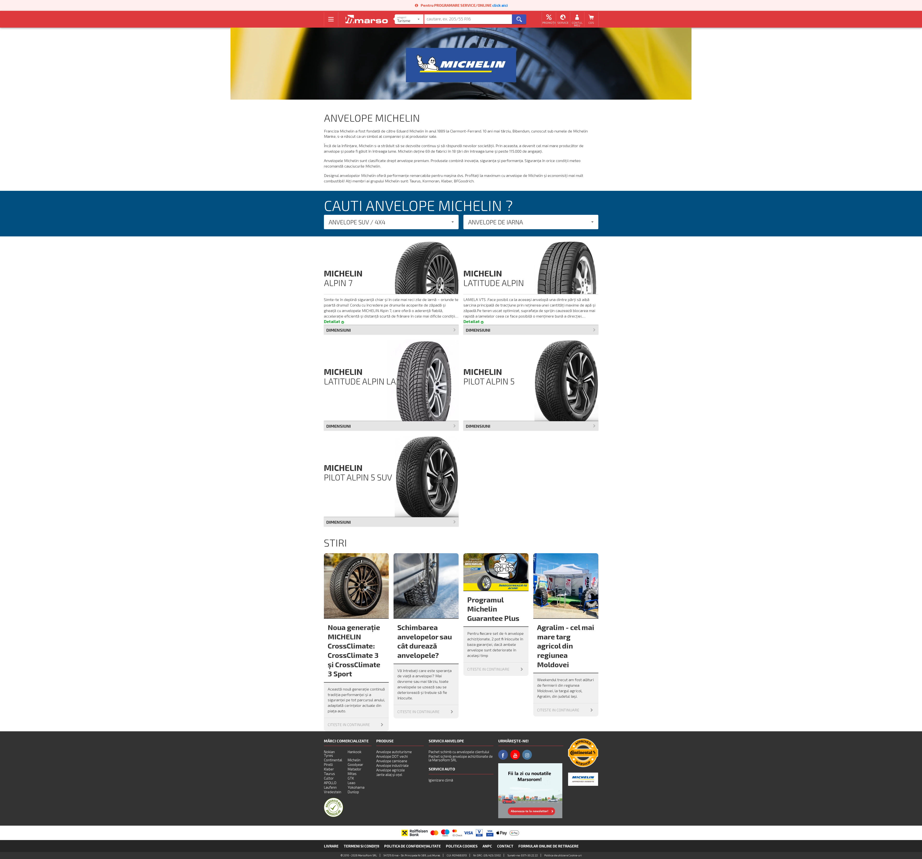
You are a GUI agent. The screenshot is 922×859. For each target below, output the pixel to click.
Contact (505, 846)
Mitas (352, 773)
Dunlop (353, 792)
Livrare (331, 846)
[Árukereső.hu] (333, 815)
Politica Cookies (462, 846)
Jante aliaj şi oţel (389, 774)
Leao (351, 783)
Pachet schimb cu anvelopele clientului (459, 752)
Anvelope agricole (390, 770)
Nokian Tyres (329, 753)
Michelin (354, 760)
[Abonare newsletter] (530, 790)
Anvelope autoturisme (394, 752)
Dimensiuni (338, 330)
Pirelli (328, 764)
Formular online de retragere (548, 846)
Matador (354, 769)
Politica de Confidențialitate (412, 846)
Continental (333, 760)
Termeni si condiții (361, 846)
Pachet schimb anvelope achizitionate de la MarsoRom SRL (461, 758)
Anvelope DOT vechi (392, 756)
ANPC (487, 846)
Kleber (329, 769)
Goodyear (355, 764)
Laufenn (330, 787)
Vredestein (332, 792)
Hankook (354, 752)
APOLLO (330, 783)
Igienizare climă (441, 780)
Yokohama (356, 787)
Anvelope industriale (392, 765)
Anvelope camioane (391, 761)
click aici (500, 5)
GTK (351, 778)
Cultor (329, 778)
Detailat (332, 321)
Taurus (329, 773)
